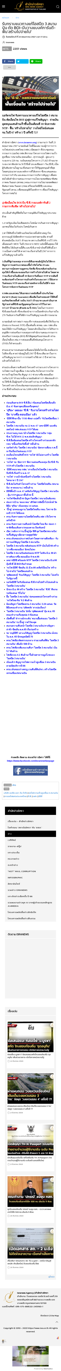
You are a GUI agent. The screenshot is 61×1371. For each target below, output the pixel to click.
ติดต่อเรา (44, 1315)
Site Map (54, 1315)
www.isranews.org (27, 142)
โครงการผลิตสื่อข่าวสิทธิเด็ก (22, 912)
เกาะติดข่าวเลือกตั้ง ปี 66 (20, 896)
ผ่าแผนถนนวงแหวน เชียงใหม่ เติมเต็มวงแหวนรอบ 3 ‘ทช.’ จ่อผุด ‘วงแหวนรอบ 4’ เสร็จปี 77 (30, 1107)
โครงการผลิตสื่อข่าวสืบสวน (21, 918)
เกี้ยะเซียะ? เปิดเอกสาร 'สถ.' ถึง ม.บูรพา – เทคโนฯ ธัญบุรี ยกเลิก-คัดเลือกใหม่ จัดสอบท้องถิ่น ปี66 (29, 1262)
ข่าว (17, 17)
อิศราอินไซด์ (14, 883)
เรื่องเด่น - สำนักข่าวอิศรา (20, 821)
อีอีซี (40, 796)
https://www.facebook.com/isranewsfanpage (30, 761)
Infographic (15, 877)
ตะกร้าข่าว (13, 865)
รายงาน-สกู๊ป (14, 846)
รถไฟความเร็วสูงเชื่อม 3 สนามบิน (43, 792)
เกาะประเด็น (14, 852)
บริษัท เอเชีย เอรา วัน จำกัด (15, 792)
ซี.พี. (29, 796)
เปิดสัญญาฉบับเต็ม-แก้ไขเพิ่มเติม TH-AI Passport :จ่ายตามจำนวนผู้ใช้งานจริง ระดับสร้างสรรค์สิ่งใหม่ (30, 1159)
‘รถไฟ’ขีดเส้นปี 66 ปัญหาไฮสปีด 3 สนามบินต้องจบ (30, 498)
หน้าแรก (5, 17)
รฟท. (35, 796)
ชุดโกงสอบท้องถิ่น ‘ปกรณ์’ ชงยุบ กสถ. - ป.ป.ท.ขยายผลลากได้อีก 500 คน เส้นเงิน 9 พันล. (29, 1210)
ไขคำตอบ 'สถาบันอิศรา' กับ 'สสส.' (25, 827)
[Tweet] (22, 61)
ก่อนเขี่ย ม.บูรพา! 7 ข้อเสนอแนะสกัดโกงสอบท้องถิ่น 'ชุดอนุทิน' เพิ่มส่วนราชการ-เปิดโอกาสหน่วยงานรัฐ (29, 1056)
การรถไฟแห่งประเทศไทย (16, 796)
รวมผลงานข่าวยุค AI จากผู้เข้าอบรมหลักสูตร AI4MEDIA (30, 904)
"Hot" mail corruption (22, 871)
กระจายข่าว (13, 858)
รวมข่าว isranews (18, 890)
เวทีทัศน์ (12, 840)
